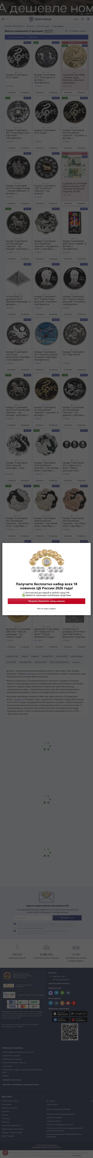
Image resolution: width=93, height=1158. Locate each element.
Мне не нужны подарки (46, 609)
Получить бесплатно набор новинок (46, 601)
